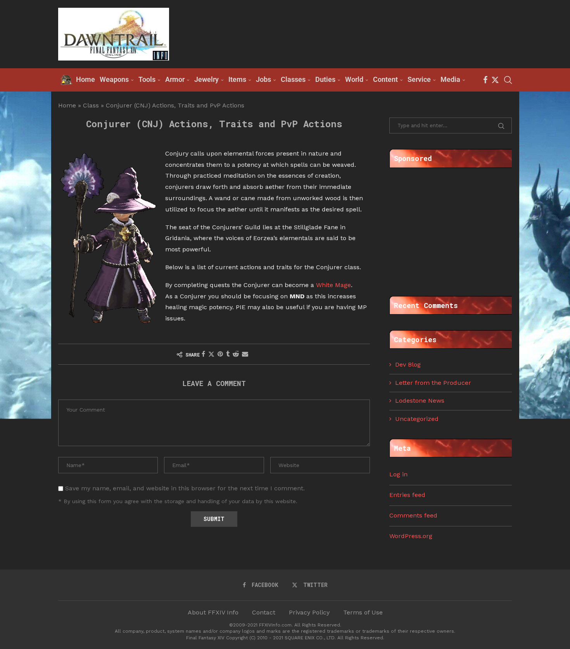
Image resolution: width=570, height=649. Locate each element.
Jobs (263, 79)
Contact (263, 612)
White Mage (333, 285)
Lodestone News (419, 400)
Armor (175, 79)
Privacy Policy (309, 612)
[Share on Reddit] (236, 354)
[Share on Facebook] (203, 354)
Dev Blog (408, 364)
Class (91, 105)
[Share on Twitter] (211, 354)
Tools (146, 79)
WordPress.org (410, 536)
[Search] (508, 80)
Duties (325, 79)
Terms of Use (363, 612)
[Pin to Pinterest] (220, 354)
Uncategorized (417, 418)
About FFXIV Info (213, 612)
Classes (293, 79)
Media (450, 79)
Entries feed (407, 494)
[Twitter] (495, 80)
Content (385, 79)
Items (237, 79)
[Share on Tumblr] (228, 354)
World (354, 79)
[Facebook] (485, 80)
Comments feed (413, 515)
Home (67, 105)
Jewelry (206, 79)
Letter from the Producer (433, 382)
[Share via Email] (245, 354)
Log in (398, 474)
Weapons (114, 79)
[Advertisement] (371, 33)
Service (419, 79)
